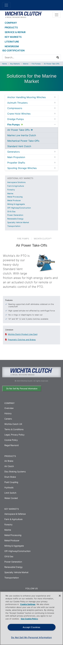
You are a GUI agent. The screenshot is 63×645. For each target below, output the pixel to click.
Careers (8, 418)
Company (11, 22)
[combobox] (28, 57)
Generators (13, 151)
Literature (12, 41)
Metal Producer (14, 200)
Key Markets (13, 36)
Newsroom (12, 46)
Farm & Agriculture (15, 186)
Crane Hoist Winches (18, 113)
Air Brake (8, 461)
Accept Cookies (31, 627)
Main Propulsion (16, 157)
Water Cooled (11, 498)
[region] (31, 618)
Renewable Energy (15, 219)
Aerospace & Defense (15, 514)
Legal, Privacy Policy (14, 434)
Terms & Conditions (14, 429)
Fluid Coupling (11, 482)
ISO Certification (13, 50)
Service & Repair (15, 32)
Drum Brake (10, 477)
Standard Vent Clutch (19, 146)
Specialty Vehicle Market (18, 222)
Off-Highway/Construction (19, 208)
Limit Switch (10, 493)
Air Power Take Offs (51, 64)
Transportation (13, 226)
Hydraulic (9, 487)
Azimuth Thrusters (17, 102)
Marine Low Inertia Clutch (21, 135)
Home (4, 64)
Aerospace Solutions (16, 182)
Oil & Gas (11, 211)
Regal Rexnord (11, 445)
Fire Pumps (36, 64)
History (8, 413)
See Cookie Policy (29, 619)
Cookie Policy (11, 440)
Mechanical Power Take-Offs (23, 140)
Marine (25, 64)
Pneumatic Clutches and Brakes (22, 340)
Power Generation (15, 215)
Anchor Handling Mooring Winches (26, 97)
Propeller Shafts (16, 162)
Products (11, 27)
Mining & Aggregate (16, 204)
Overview (9, 408)
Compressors (14, 108)
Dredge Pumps (15, 119)
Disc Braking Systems (15, 471)
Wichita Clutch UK (13, 424)
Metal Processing (15, 197)
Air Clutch (9, 466)
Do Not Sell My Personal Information (21, 389)
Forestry (11, 190)
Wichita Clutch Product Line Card (22, 334)
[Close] (60, 595)
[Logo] (23, 14)
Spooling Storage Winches (22, 168)
